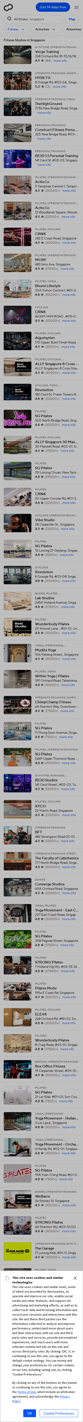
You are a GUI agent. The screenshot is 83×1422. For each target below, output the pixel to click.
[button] (75, 1278)
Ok (29, 1413)
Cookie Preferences (59, 1413)
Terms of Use (27, 1392)
